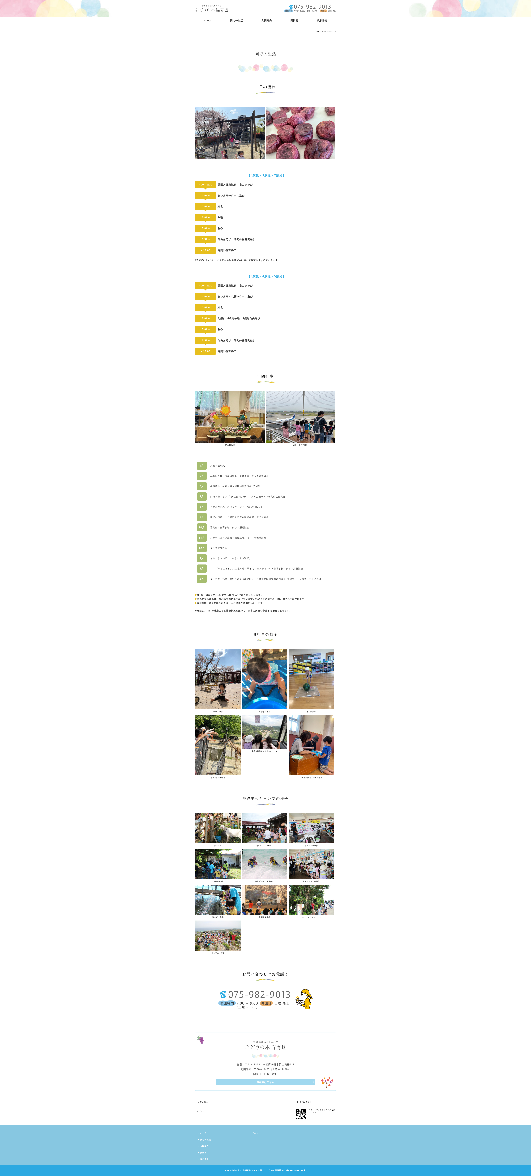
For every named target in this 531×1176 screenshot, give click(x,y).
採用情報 (322, 20)
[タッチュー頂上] (218, 948)
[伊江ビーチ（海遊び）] (264, 876)
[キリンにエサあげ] (218, 773)
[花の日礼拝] (230, 440)
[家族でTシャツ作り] (311, 773)
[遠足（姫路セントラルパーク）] (264, 746)
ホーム (208, 20)
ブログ (202, 1111)
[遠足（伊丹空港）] (300, 440)
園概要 (294, 20)
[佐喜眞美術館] (264, 912)
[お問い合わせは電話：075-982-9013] (265, 1006)
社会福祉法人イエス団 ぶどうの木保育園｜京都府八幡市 (211, 8)
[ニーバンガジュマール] (311, 912)
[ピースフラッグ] (311, 841)
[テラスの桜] (218, 707)
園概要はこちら (265, 1082)
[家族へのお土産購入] (311, 876)
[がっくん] (218, 841)
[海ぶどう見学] (218, 912)
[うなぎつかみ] (264, 707)
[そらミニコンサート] (264, 841)
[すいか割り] (311, 707)
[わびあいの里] (218, 876)
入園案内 (267, 20)
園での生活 (236, 20)
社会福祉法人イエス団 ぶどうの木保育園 (260, 1170)
